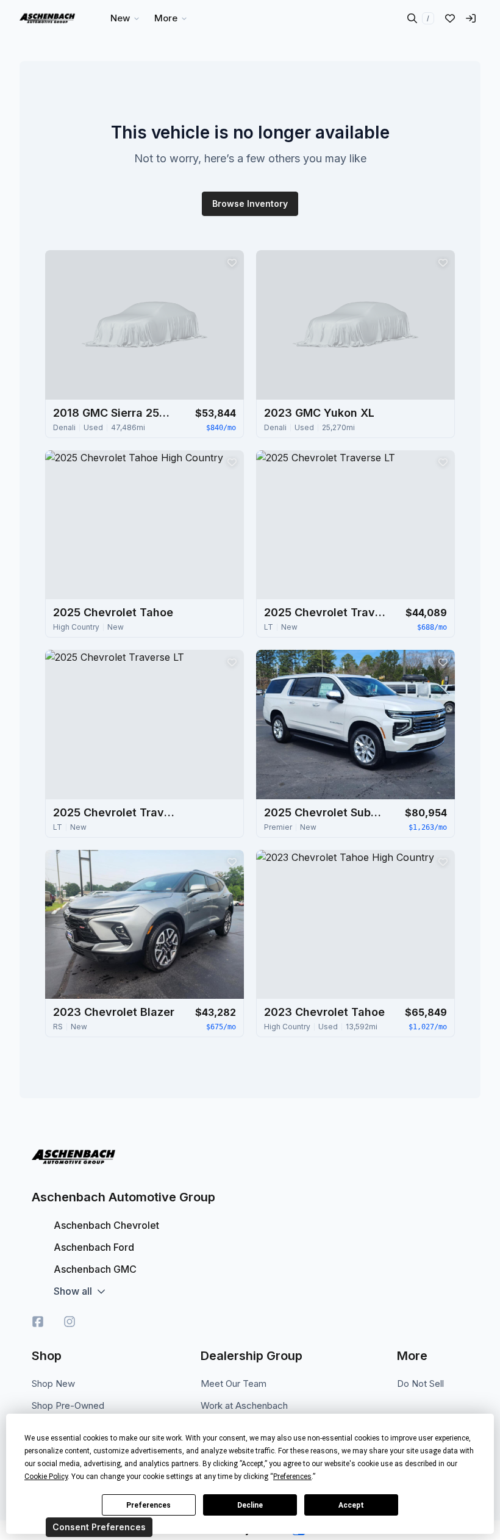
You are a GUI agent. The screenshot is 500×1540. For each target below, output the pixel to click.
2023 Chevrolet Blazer (113, 1012)
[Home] (47, 18)
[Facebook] (38, 1321)
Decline (250, 1505)
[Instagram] (69, 1321)
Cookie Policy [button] (46, 1476)
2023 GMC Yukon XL (319, 412)
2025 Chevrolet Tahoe (113, 612)
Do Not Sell (420, 1383)
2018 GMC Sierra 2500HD (114, 412)
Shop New (53, 1383)
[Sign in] (470, 18)
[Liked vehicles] (450, 18)
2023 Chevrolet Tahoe (324, 1012)
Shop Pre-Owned (68, 1405)
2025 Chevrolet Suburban (325, 812)
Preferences (148, 1505)
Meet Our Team (233, 1383)
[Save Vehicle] (232, 262)
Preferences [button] (292, 1476)
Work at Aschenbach (244, 1405)
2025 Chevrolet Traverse (325, 612)
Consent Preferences (99, 1527)
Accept (351, 1505)
